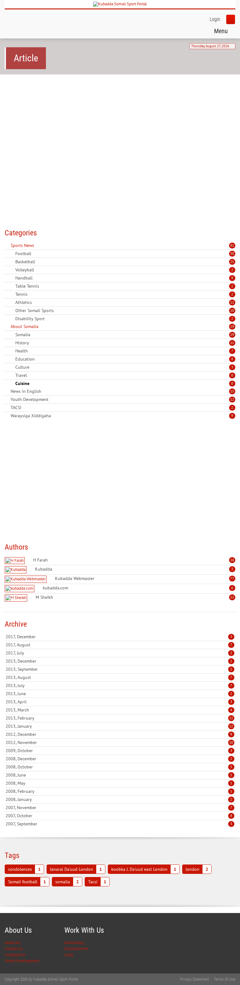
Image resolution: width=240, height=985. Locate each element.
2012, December (119, 734)
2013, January (119, 726)
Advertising (73, 942)
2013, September (119, 669)
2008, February (119, 791)
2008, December (119, 759)
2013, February (119, 718)
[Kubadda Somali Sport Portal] (120, 4)
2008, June (119, 775)
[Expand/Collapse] (38, 245)
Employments (76, 948)
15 (232, 391)
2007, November (119, 807)
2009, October (119, 750)
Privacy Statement (194, 979)
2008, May (119, 783)
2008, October (119, 767)
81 (232, 245)
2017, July (119, 653)
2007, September (119, 824)
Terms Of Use (224, 979)
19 (232, 326)
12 (232, 399)
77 (232, 578)
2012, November (119, 742)
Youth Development (22, 960)
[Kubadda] (16, 569)
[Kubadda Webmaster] (26, 579)
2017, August (119, 645)
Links (68, 954)
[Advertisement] (120, 128)
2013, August (119, 677)
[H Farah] (15, 560)
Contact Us (13, 948)
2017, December (119, 636)
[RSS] (7, 245)
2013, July (119, 685)
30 (232, 253)
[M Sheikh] (17, 598)
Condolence (15, 954)
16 (232, 560)
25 (232, 261)
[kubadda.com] (20, 588)
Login (215, 19)
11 (232, 302)
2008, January (119, 799)
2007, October (119, 815)
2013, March (119, 710)
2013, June (119, 693)
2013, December (119, 661)
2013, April (119, 702)
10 (232, 310)
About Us (12, 942)
